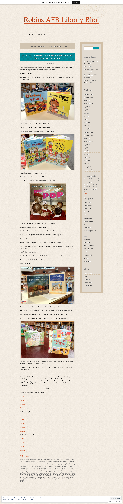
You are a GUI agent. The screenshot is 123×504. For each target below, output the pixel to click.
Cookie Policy (32, 499)
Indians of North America (53, 468)
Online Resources (89, 245)
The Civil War (23, 477)
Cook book (44, 463)
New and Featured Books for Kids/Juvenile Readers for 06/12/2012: (47, 57)
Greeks (22, 468)
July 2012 (86, 148)
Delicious (56, 463)
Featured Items (29, 459)
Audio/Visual (87, 202)
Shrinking (63, 475)
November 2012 (88, 135)
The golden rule (32, 477)
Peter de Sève (39, 473)
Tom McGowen (47, 477)
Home (23, 35)
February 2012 (88, 164)
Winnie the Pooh (44, 479)
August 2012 (87, 145)
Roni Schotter (48, 475)
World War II (59, 479)
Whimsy (37, 479)
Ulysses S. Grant (61, 477)
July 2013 (86, 110)
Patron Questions (88, 249)
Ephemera (86, 215)
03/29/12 (22, 408)
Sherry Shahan (56, 475)
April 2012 (87, 157)
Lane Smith (51, 470)
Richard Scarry (33, 475)
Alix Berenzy (67, 459)
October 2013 (87, 100)
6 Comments (24, 456)
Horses (26, 468)
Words (53, 479)
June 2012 (86, 151)
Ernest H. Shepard (70, 465)
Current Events (88, 212)
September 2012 (88, 141)
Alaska (61, 459)
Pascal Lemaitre (31, 473)
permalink (22, 480)
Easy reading (36, 465)
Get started (76, 2)
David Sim (50, 463)
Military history (53, 472)
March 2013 (87, 122)
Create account (88, 273)
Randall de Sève (66, 473)
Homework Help (88, 221)
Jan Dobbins (64, 468)
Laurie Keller (57, 470)
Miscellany (87, 239)
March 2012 (87, 160)
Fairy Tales (23, 466)
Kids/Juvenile (36, 459)
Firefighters (34, 466)
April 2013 (87, 119)
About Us (31, 35)
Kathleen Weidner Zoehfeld (34, 470)
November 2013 (88, 97)
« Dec (85, 193)
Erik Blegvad (61, 465)
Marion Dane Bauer (34, 472)
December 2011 (88, 170)
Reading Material (88, 252)
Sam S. (55, 64)
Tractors (54, 477)
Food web (56, 466)
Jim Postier (71, 468)
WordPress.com (88, 285)
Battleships (41, 461)
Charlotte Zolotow (65, 461)
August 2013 (87, 107)
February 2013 (88, 126)
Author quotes (88, 205)
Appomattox (27, 461)
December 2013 (88, 94)
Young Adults (87, 261)
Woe (50, 479)
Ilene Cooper (36, 468)
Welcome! (86, 258)
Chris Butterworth (36, 463)
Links (85, 236)
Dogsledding (23, 465)
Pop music (46, 473)
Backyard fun (34, 461)
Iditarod (30, 468)
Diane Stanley (63, 463)
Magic (27, 472)
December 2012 (88, 132)
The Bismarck (70, 475)
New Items (43, 459)
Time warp (39, 477)
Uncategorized (88, 255)
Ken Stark (44, 470)
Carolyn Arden (56, 461)
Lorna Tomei (65, 470)
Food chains (40, 466)
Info (85, 224)
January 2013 (87, 129)
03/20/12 (22, 423)
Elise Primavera (53, 465)
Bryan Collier (47, 461)
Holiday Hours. (88, 66)
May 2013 (86, 116)
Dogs (68, 463)
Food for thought (48, 466)
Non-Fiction (23, 473)
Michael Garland (44, 472)
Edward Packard (44, 465)
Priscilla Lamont (57, 473)
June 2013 (86, 113)
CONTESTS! (41, 35)
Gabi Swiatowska (63, 466)
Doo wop (29, 465)
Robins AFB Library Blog (61, 19)
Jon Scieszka (23, 470)
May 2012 (86, 154)
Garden (71, 466)
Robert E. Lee (40, 475)
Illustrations (43, 468)
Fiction (28, 466)
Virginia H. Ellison (29, 479)
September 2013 (88, 103)
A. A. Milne (56, 459)
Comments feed (88, 282)
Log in (85, 276)
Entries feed (87, 279)
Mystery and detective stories (65, 472)
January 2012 (87, 167)
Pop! (51, 473)
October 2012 (87, 138)
